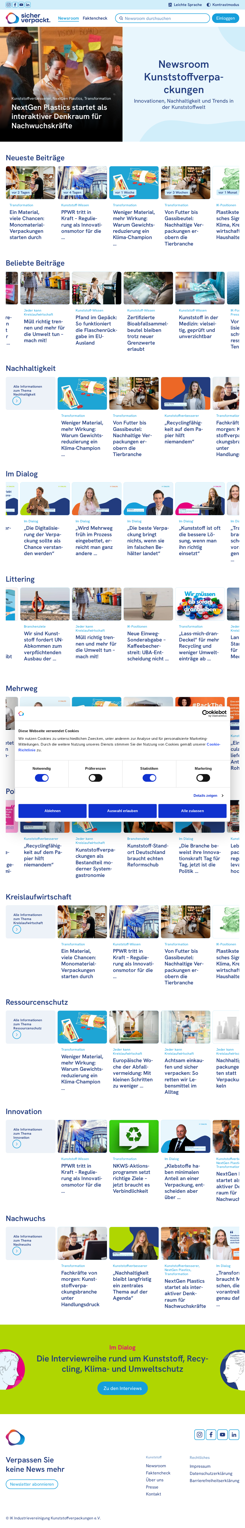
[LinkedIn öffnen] (28, 5)
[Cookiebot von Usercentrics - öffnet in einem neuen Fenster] (206, 713)
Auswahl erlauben (122, 811)
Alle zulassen (192, 811)
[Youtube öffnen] (21, 5)
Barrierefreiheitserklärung (214, 1480)
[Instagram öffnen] (8, 5)
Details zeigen (205, 795)
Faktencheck (95, 18)
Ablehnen (53, 811)
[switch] (95, 778)
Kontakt (153, 1494)
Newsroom (68, 18)
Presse (152, 1487)
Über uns (154, 1480)
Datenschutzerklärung (211, 1473)
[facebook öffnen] (15, 5)
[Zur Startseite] (28, 18)
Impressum (200, 1466)
